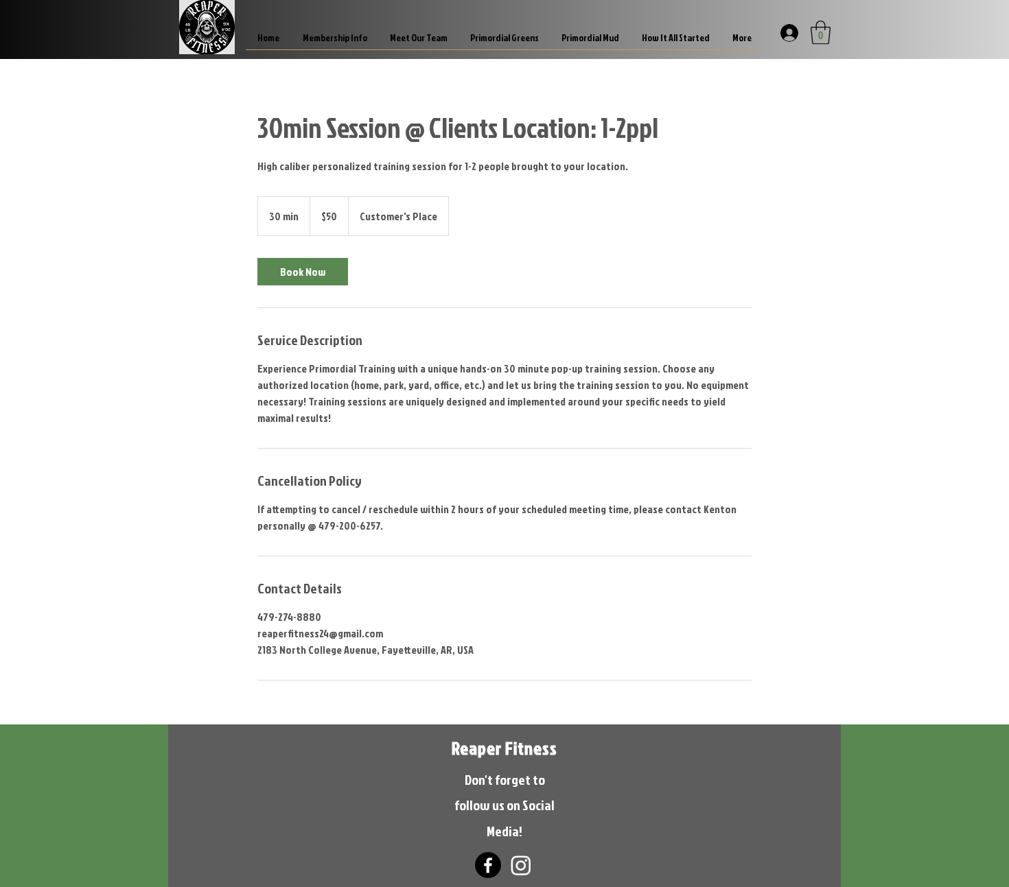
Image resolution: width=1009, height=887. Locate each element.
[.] (788, 32)
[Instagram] (521, 865)
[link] (302, 271)
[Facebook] (488, 865)
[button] (821, 33)
